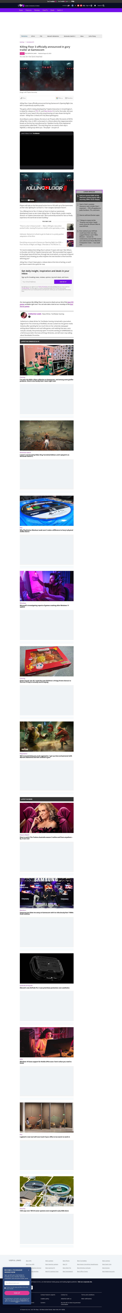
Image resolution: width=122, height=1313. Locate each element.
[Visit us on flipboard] (81, 5)
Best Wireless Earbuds (84, 1268)
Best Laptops (49, 1261)
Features (29, 10)
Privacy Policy (23, 1299)
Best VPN (28, 1261)
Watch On (24, 200)
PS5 (41, 36)
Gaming (22, 42)
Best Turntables (82, 1261)
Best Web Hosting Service (33, 1268)
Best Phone (66, 1261)
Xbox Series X (48, 111)
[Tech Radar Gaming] (71, 1)
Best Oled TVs (67, 1268)
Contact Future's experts (48, 1295)
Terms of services (43, 287)
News (21, 10)
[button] (101, 5)
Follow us (60, 98)
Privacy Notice (25, 288)
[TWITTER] (29, 317)
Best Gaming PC (50, 1268)
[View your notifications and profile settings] (95, 5)
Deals (52, 10)
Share (24, 98)
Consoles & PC (30, 42)
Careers (43, 1302)
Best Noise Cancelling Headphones (87, 1264)
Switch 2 (60, 10)
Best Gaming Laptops (51, 1264)
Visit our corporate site (85, 1282)
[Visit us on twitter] (75, 5)
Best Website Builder (32, 1271)
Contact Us (64, 1295)
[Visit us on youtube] (78, 5)
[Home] (51, 1)
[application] (47, 150)
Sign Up (17, 1293)
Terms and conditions (87, 1295)
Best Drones (106, 1268)
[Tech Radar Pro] (62, 1)
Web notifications (86, 1299)
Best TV (65, 1264)
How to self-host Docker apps (89, 215)
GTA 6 (33, 36)
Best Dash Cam (106, 1264)
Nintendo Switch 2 (69, 36)
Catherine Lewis (32, 53)
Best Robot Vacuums (108, 1271)
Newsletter (70, 98)
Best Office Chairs (82, 1271)
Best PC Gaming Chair (51, 1271)
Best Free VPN (30, 1264)
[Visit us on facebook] (72, 5)
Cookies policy (45, 1299)
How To (45, 10)
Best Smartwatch (68, 1271)
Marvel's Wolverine (53, 36)
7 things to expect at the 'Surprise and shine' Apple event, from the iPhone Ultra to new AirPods (89, 223)
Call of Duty (92, 36)
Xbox (82, 36)
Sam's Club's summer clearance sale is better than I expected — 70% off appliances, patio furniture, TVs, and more (90, 207)
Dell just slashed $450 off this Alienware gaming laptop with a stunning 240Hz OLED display (90, 197)
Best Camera (106, 1261)
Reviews (37, 10)
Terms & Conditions (15, 1301)
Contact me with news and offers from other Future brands (17, 1287)
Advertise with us (66, 1299)
